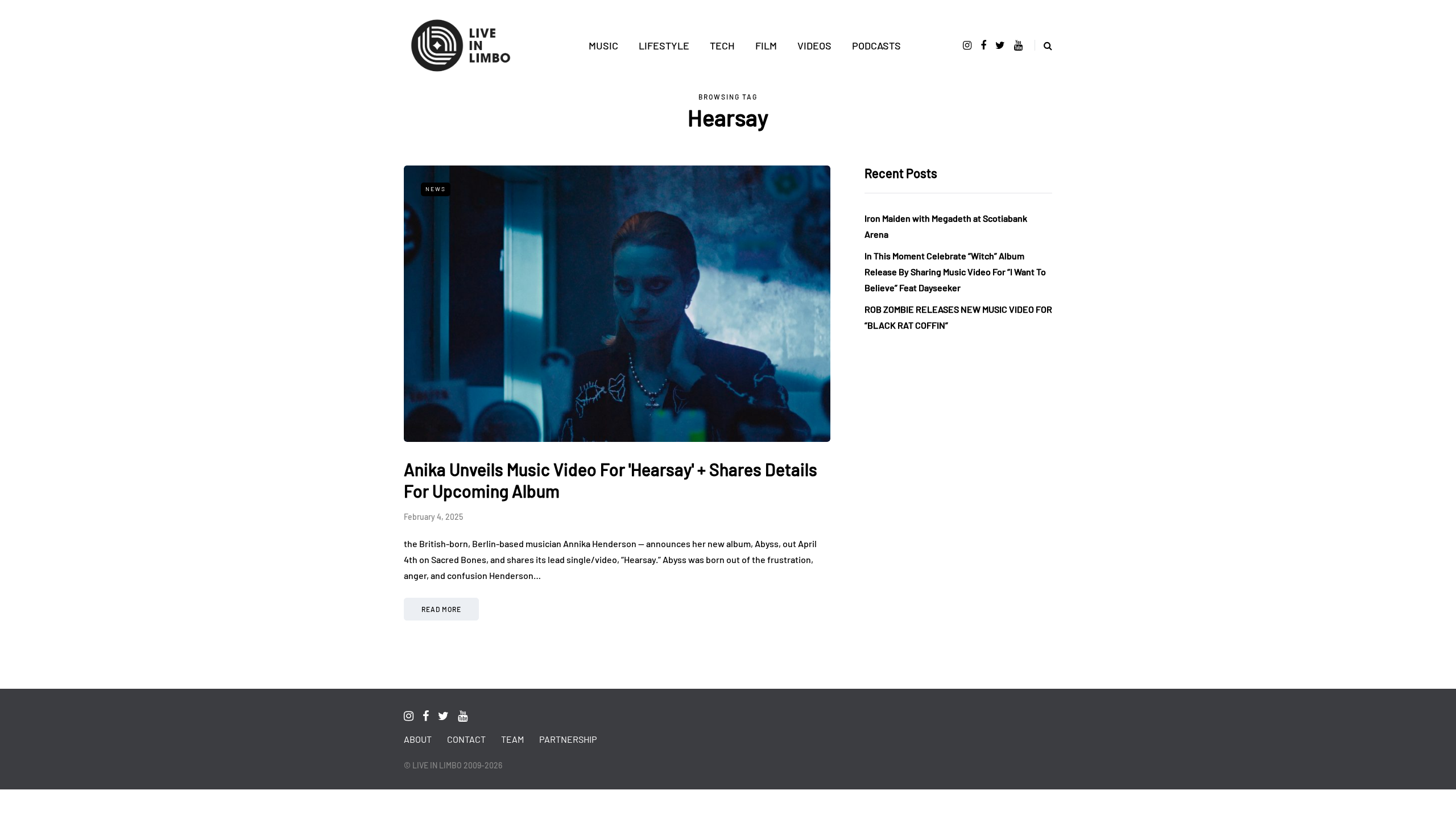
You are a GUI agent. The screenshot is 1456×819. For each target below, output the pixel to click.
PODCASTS (876, 45)
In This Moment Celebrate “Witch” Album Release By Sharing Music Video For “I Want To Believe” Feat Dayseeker (955, 271)
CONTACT (466, 739)
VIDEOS (814, 45)
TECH (722, 45)
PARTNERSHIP (568, 739)
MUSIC (603, 45)
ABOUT (418, 739)
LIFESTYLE (664, 45)
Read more (441, 609)
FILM (766, 45)
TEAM (512, 739)
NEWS (435, 188)
